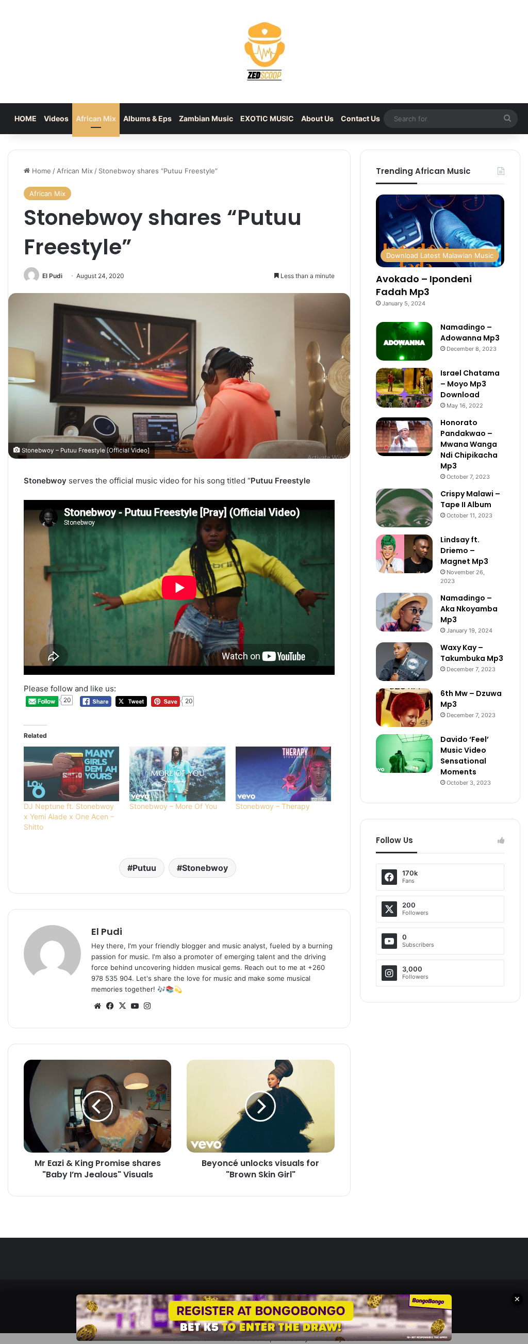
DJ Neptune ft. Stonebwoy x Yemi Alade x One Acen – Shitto (69, 816)
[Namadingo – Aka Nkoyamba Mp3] (404, 612)
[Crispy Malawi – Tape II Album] (404, 508)
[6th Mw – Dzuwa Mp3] (404, 707)
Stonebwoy (205, 868)
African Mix (96, 118)
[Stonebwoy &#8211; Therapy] (283, 774)
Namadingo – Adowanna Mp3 (470, 332)
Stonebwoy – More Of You (173, 806)
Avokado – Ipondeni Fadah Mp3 (424, 285)
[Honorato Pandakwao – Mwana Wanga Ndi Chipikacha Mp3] (404, 436)
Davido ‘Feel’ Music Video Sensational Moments (464, 755)
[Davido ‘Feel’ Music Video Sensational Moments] (404, 753)
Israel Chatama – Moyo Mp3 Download (470, 384)
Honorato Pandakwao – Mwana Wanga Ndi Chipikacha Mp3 (469, 444)
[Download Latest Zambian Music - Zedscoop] (264, 52)
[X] (122, 1006)
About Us (317, 118)
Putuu (144, 868)
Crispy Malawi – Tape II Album (470, 499)
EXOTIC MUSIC (267, 118)
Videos (56, 118)
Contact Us (360, 118)
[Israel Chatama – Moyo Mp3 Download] (404, 388)
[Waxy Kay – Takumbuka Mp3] (404, 661)
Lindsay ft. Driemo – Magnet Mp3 (464, 550)
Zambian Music (206, 118)
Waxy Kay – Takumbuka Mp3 (471, 652)
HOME (25, 118)
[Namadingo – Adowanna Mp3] (404, 341)
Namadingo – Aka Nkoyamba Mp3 (469, 609)
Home (40, 171)
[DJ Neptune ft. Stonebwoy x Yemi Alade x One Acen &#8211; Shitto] (71, 774)
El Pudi (52, 276)
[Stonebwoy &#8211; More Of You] (177, 774)
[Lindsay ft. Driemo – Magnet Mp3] (404, 554)
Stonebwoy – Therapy (273, 806)
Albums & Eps (147, 118)
